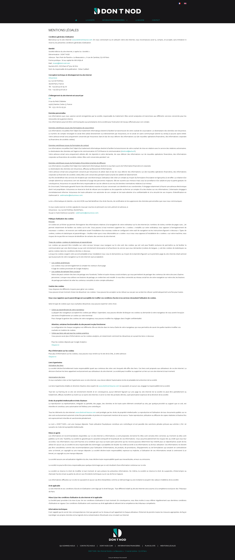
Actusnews (53, 78)
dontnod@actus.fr (128, 151)
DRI (50, 98)
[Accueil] (76, 20)
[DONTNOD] (117, 11)
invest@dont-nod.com (61, 63)
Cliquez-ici (55, 345)
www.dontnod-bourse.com (82, 40)
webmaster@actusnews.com (71, 195)
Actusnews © (123, 557)
